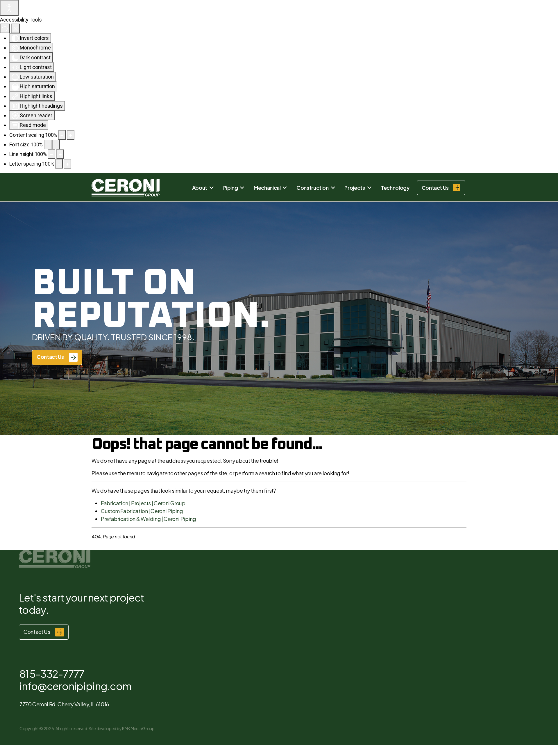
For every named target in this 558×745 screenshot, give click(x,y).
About (199, 187)
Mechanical (267, 187)
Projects (354, 187)
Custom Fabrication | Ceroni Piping (142, 511)
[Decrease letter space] (59, 163)
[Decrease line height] (51, 154)
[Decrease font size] (47, 144)
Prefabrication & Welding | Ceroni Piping (148, 518)
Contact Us (51, 356)
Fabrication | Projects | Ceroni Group (143, 503)
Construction (312, 187)
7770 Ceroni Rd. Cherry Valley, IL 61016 (64, 704)
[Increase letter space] (67, 163)
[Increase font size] (56, 144)
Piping (230, 187)
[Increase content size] (70, 135)
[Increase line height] (60, 154)
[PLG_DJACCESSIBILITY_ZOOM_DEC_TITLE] (62, 135)
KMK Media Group (138, 728)
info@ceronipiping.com (75, 686)
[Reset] (5, 28)
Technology (395, 187)
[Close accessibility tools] (15, 28)
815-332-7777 (52, 673)
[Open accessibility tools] (9, 8)
